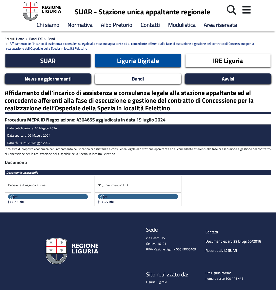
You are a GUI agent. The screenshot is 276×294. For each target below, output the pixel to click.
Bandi (138, 78)
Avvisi (228, 78)
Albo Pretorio (116, 25)
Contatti (150, 25)
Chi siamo (48, 25)
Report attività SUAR (221, 250)
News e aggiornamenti (48, 78)
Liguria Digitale (138, 60)
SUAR (48, 60)
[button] (231, 10)
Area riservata (220, 25)
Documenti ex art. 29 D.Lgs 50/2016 (233, 241)
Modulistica (182, 25)
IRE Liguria (228, 60)
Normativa (80, 25)
